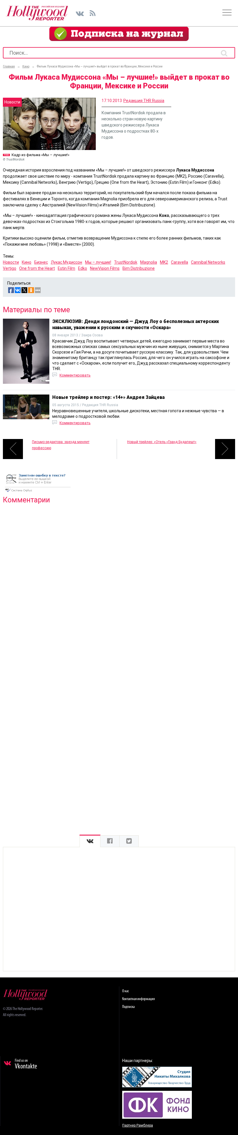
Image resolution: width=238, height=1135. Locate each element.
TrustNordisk (125, 262)
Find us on (26, 1064)
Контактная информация (138, 999)
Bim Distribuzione (138, 268)
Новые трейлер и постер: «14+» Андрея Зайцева (108, 397)
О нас (125, 991)
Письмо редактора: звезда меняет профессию (60, 445)
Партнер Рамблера (137, 1125)
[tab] (90, 841)
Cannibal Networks (208, 262)
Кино (26, 262)
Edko (82, 268)
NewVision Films (105, 268)
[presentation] (90, 841)
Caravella (179, 262)
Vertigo (9, 268)
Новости (11, 262)
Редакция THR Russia (143, 100)
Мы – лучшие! (98, 262)
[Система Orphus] (38, 492)
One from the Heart (37, 268)
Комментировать (75, 375)
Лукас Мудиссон (66, 262)
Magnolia (148, 262)
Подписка (128, 1007)
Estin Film (66, 268)
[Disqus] (119, 583)
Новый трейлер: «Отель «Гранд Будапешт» (161, 442)
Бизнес (41, 262)
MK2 (164, 262)
